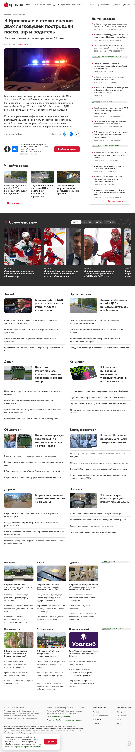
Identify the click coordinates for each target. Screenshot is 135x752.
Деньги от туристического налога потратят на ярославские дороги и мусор (49, 374)
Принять (51, 741)
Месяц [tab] (76, 222)
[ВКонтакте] (15, 149)
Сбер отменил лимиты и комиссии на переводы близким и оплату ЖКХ (48, 586)
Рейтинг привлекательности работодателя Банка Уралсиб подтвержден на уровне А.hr (81, 672)
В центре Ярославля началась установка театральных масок (113, 439)
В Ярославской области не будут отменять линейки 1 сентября (33, 477)
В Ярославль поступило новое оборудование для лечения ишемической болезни (108, 179)
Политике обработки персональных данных (23, 746)
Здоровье (113, 185)
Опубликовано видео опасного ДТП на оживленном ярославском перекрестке (111, 110)
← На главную (12, 203)
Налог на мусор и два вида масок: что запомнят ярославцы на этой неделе (110, 155)
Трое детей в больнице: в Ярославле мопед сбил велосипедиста (99, 347)
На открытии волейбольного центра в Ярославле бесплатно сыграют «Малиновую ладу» (111, 90)
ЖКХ (39, 562)
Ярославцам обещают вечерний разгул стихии (92, 526)
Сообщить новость (67, 149)
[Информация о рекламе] (126, 58)
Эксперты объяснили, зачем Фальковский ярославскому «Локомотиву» (19, 274)
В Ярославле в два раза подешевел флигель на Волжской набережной (110, 25)
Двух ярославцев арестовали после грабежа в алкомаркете (98, 397)
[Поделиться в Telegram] (65, 134)
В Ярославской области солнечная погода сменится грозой (98, 519)
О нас (96, 711)
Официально (115, 40)
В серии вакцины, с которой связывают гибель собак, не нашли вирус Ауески (83, 598)
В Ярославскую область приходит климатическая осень (110, 78)
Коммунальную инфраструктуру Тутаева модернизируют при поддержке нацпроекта (49, 598)
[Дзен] (7, 149)
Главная (7, 15)
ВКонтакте (122, 715)
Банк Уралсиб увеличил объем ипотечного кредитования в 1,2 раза (83, 653)
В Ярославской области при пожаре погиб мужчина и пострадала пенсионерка (111, 134)
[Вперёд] (128, 222)
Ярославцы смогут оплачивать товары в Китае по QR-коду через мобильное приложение (50, 686)
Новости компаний (79, 629)
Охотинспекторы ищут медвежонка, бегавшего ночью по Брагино (111, 122)
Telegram (121, 711)
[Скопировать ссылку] (77, 134)
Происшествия (103, 4)
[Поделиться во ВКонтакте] (71, 134)
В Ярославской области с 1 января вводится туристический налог (49, 653)
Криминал (77, 361)
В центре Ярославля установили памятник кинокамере (109, 167)
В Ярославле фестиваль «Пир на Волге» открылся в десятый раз (34, 471)
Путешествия (44, 629)
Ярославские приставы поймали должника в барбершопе (31, 418)
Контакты (97, 719)
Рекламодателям (101, 715)
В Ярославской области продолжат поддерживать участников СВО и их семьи (18, 609)
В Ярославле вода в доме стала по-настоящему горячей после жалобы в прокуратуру (51, 609)
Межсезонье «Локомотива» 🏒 (40, 4)
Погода (112, 82)
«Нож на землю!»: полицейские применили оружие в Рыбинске (99, 391)
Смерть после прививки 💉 (71, 4)
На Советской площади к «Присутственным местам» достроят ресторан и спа (15, 664)
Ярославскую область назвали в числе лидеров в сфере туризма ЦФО (50, 675)
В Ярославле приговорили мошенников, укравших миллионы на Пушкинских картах (115, 374)
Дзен (119, 719)
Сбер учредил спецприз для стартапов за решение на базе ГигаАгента (81, 683)
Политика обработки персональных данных (64, 720)
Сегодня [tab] (110, 222)
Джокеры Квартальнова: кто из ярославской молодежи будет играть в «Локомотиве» (61, 274)
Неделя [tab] (87, 222)
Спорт (111, 95)
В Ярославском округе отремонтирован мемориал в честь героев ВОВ (18, 586)
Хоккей (90, 4)
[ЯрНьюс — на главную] (13, 4)
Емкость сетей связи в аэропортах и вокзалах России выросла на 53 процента (51, 664)
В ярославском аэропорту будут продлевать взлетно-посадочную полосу (109, 192)
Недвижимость (115, 29)
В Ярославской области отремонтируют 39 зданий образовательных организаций (16, 620)
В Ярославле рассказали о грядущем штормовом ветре (95, 513)
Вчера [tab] (98, 222)
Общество (113, 161)
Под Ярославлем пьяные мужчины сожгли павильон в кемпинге (99, 403)
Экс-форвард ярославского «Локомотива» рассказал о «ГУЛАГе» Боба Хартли (99, 274)
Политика (9, 562)
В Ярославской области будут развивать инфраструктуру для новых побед (16, 598)
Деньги (126, 4)
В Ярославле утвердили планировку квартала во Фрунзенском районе (110, 35)
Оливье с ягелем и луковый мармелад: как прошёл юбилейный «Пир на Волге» (110, 66)
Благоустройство (82, 429)
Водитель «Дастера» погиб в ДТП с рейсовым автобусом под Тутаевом (110, 46)
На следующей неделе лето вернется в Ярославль (93, 532)
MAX (119, 723)
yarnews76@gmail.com (61, 717)
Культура (113, 71)
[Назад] (121, 222)
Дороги (117, 4)
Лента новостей (103, 19)
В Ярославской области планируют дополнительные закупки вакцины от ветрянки (83, 617)
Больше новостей (116, 201)
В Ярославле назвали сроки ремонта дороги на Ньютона (50, 498)
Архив (96, 723)
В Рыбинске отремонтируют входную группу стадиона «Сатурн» (99, 463)
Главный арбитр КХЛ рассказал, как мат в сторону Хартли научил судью (49, 305)
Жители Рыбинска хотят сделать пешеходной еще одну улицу (98, 469)
